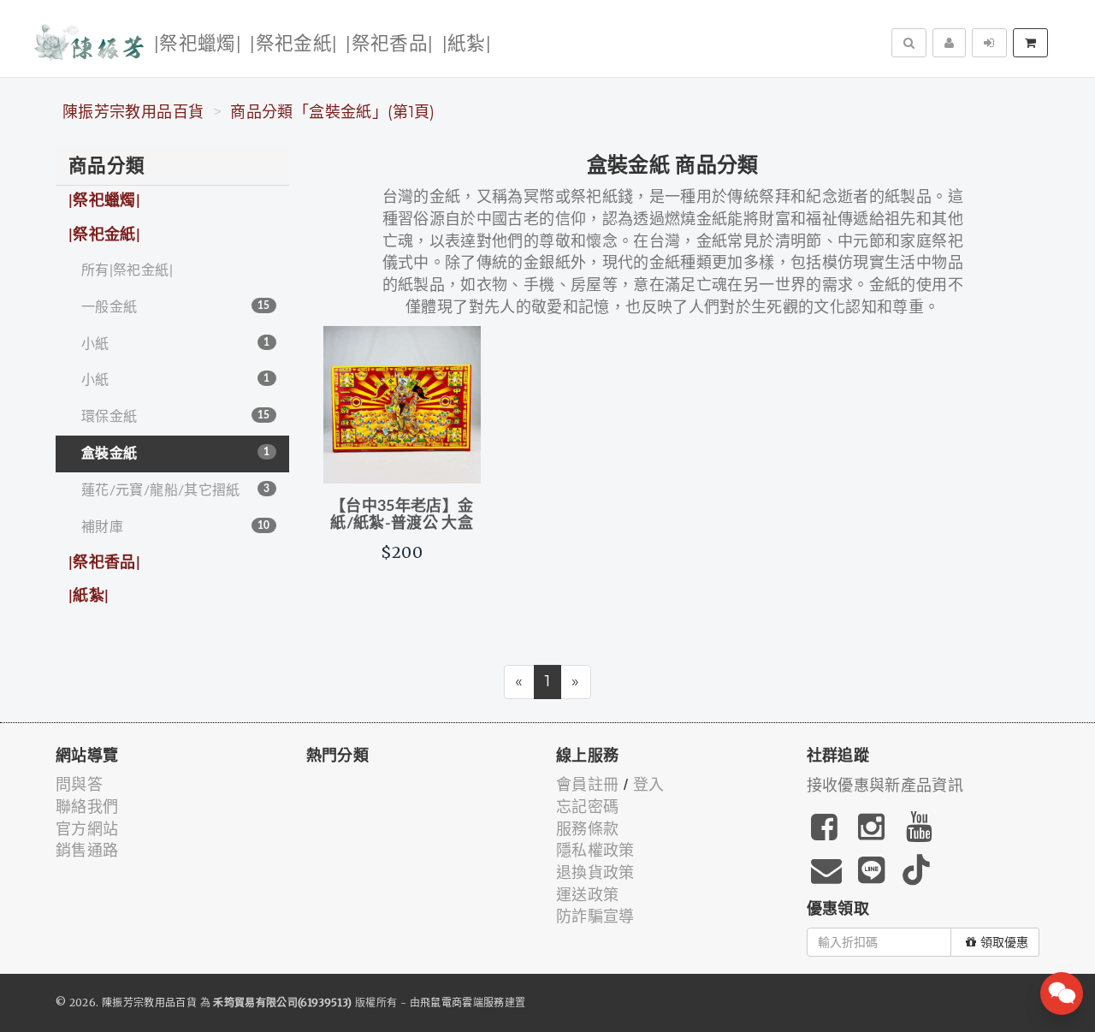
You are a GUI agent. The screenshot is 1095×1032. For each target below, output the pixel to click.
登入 (649, 784)
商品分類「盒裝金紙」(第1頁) (332, 112)
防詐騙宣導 (595, 916)
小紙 (175, 344)
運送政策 (587, 895)
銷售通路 (87, 850)
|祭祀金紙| (293, 44)
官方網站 (87, 829)
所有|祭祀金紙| (127, 270)
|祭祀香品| (389, 44)
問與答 (79, 784)
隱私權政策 (595, 850)
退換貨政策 (595, 872)
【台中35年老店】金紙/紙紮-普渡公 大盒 (402, 515)
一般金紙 (175, 307)
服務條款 (587, 829)
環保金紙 (175, 417)
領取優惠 (1004, 942)
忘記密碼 (587, 807)
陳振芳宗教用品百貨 (133, 112)
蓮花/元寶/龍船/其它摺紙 (175, 490)
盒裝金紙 (175, 453)
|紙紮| (466, 44)
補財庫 (175, 527)
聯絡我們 (87, 807)
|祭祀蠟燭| (197, 44)
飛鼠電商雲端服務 (462, 1002)
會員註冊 (587, 784)
